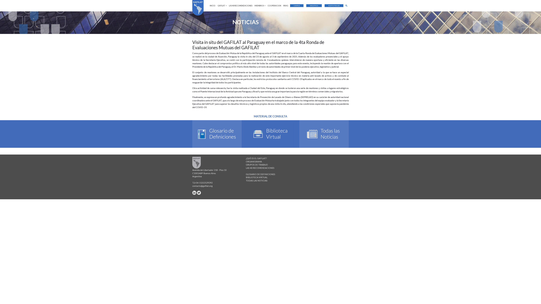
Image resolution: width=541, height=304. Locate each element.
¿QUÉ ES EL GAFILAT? (256, 158)
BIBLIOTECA (314, 5)
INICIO (212, 6)
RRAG (285, 6)
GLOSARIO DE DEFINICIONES (260, 174)
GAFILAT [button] (221, 6)
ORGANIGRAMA (254, 161)
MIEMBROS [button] (259, 6)
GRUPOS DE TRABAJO (257, 164)
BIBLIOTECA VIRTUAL (257, 177)
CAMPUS (297, 5)
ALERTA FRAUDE (334, 5)
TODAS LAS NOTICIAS (256, 180)
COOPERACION (274, 6)
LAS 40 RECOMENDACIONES (240, 6)
